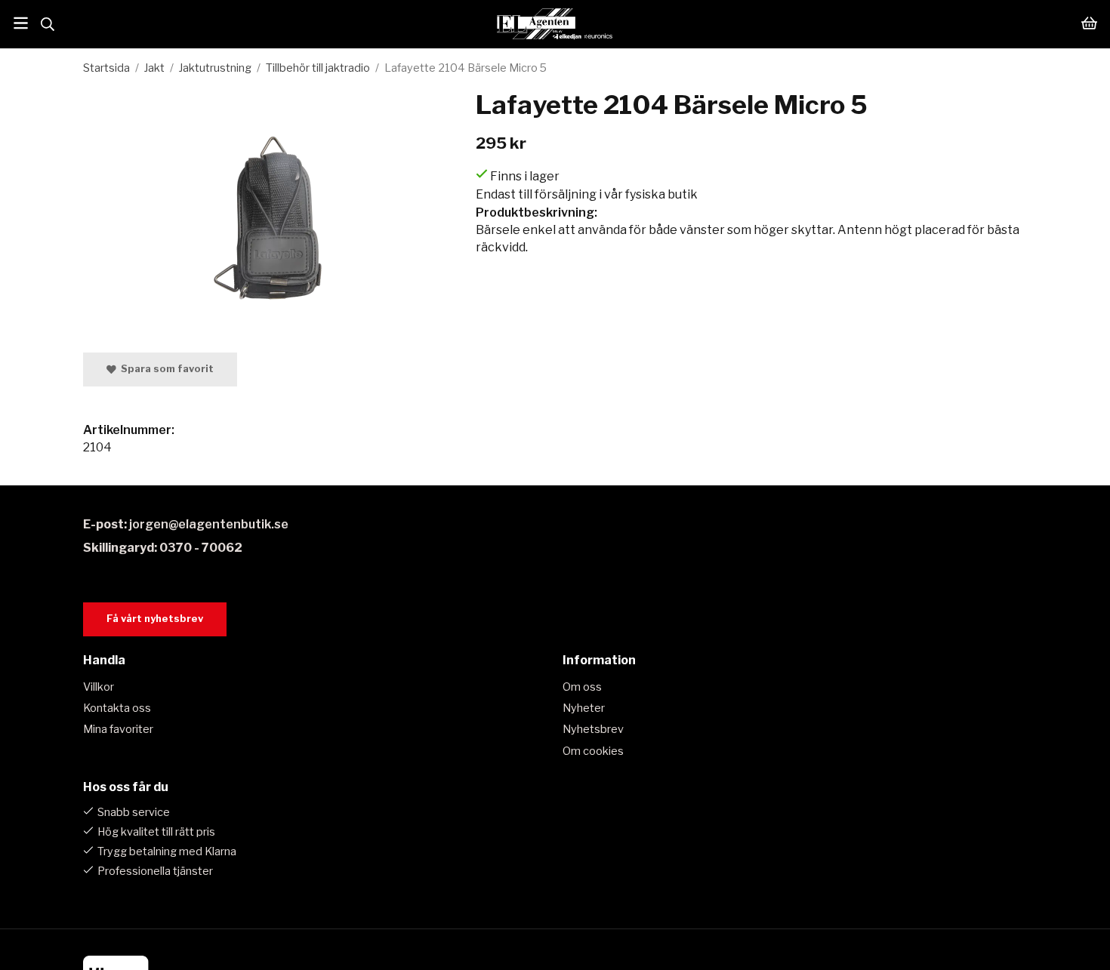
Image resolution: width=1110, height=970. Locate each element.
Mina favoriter (118, 729)
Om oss (582, 687)
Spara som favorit (165, 368)
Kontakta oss (117, 708)
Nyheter (584, 708)
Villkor (98, 687)
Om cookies (593, 751)
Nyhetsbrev (593, 729)
